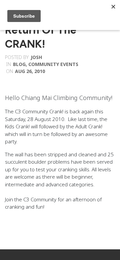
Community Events (53, 64)
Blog (19, 64)
